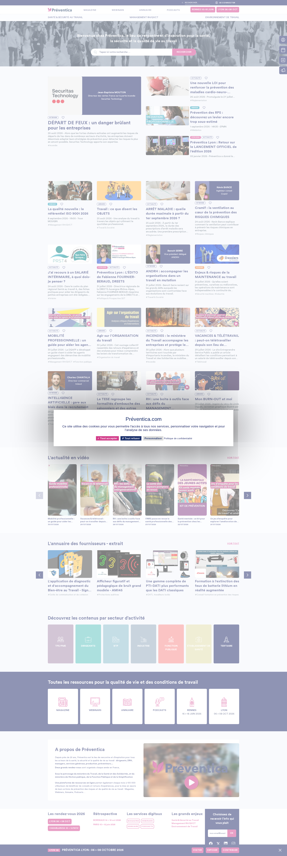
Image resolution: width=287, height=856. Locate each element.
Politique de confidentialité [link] (178, 438)
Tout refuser (132, 438)
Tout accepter (108, 438)
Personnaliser (153, 438)
